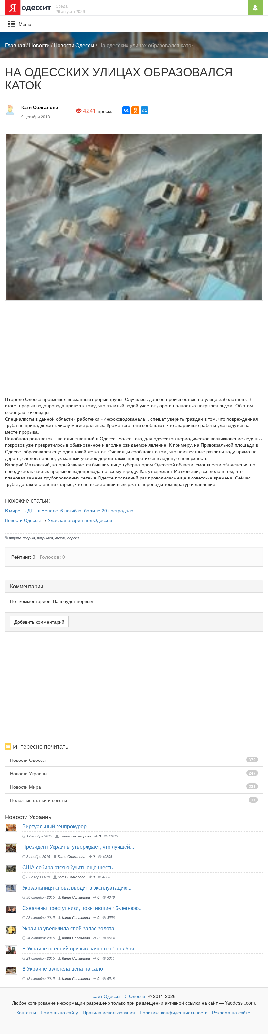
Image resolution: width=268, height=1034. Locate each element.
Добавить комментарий (39, 621)
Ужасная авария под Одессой (80, 520)
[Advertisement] (134, 350)
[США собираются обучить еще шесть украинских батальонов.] (13, 868)
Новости (39, 45)
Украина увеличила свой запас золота (68, 928)
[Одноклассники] (135, 110)
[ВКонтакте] (126, 110)
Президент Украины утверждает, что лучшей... (78, 846)
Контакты (26, 1012)
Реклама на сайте (231, 1012)
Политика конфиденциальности (174, 1012)
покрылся (45, 537)
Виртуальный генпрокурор (54, 826)
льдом (60, 537)
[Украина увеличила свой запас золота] (13, 930)
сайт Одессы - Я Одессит (120, 996)
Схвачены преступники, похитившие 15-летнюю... (82, 908)
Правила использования (109, 1012)
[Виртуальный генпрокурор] (13, 827)
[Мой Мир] (144, 110)
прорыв (29, 537)
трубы (15, 537)
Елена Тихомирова (75, 835)
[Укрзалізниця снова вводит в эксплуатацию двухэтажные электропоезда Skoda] (13, 888)
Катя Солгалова (39, 107)
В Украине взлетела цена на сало (62, 968)
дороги (73, 537)
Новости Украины (133, 773)
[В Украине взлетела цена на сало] (13, 970)
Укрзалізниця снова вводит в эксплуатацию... (76, 887)
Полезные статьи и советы (133, 800)
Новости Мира (133, 786)
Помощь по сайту (59, 1012)
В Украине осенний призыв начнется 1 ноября (78, 948)
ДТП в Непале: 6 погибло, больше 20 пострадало (80, 510)
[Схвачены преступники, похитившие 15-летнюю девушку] (13, 909)
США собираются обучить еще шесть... (69, 867)
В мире (12, 510)
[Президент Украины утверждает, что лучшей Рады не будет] (13, 847)
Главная (15, 45)
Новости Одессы (74, 45)
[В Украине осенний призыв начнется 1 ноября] (13, 950)
